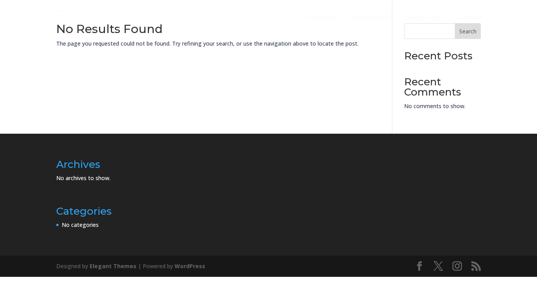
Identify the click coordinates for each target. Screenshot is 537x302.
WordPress (190, 266)
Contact (470, 17)
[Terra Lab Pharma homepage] (59, 17)
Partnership (372, 17)
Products (319, 17)
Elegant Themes (113, 266)
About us (424, 17)
